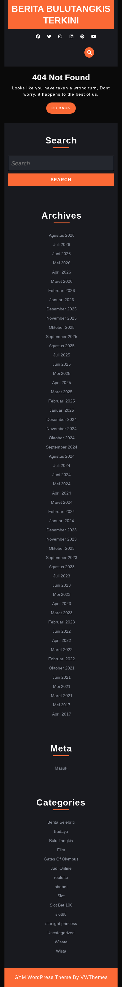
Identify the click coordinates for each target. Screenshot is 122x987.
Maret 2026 (62, 281)
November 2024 (61, 428)
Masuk (61, 768)
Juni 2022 (61, 631)
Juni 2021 (61, 677)
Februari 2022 (61, 658)
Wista (61, 951)
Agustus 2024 (62, 456)
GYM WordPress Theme (43, 977)
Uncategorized (61, 932)
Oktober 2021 (62, 668)
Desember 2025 (61, 309)
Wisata (61, 941)
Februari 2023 (61, 622)
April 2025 (61, 382)
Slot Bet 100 (61, 905)
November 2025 (61, 318)
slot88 (61, 914)
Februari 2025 (61, 401)
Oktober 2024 (62, 437)
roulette (61, 877)
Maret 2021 (62, 695)
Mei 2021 (61, 686)
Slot (61, 895)
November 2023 (61, 539)
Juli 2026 (61, 244)
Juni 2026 (61, 253)
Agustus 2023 (62, 566)
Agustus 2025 (62, 345)
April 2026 (61, 272)
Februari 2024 (61, 511)
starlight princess (61, 923)
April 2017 (61, 714)
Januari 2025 (61, 410)
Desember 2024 (61, 419)
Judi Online (61, 868)
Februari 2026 (61, 290)
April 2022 (61, 640)
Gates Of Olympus (61, 859)
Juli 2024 (61, 465)
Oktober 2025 (62, 327)
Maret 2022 (62, 649)
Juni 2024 (61, 474)
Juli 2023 (61, 576)
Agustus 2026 (62, 235)
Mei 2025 (61, 373)
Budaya (61, 831)
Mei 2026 (61, 262)
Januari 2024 (61, 520)
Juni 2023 (61, 585)
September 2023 (61, 557)
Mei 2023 (61, 594)
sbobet (61, 886)
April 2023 (61, 603)
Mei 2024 (61, 483)
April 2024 (61, 493)
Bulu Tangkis (61, 840)
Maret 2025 (62, 391)
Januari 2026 (61, 299)
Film (61, 849)
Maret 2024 (62, 502)
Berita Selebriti (61, 822)
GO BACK (64, 109)
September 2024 (61, 447)
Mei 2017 (61, 704)
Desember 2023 (61, 530)
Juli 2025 (61, 355)
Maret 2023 (62, 612)
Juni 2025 (61, 364)
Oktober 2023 (62, 548)
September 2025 (61, 336)
